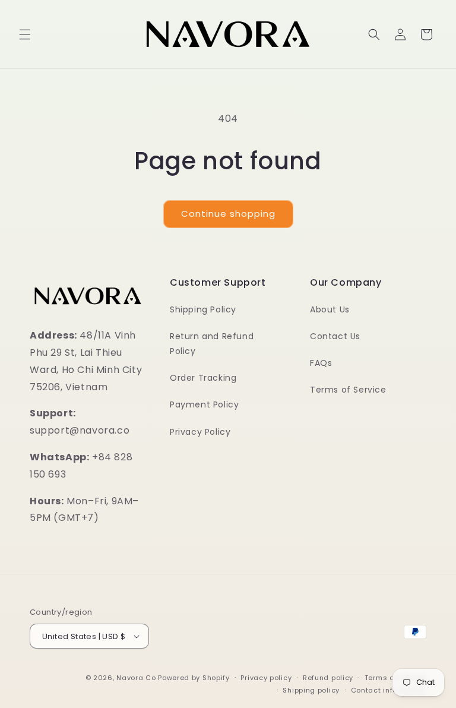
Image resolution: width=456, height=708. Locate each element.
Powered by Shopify (194, 677)
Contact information (388, 690)
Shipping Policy (203, 309)
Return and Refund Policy (212, 343)
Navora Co (136, 677)
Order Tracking (203, 378)
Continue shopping (228, 213)
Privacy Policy (200, 432)
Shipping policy (311, 690)
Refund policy (328, 677)
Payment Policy (204, 404)
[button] (25, 34)
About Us (330, 309)
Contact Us (335, 336)
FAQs (321, 363)
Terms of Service (348, 390)
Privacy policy (266, 677)
